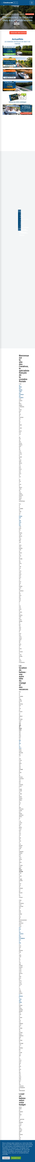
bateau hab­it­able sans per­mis (20, 521)
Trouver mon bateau (18, 32)
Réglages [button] (6, 1158)
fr (14, 2)
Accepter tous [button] (16, 1158)
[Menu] (32, 2)
